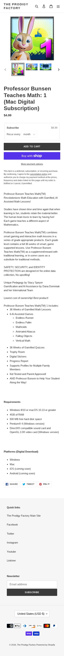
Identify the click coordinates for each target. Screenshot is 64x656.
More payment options (32, 164)
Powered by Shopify (45, 645)
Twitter (10, 533)
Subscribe (13, 127)
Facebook (12, 524)
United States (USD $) (30, 613)
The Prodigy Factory (16, 6)
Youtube (11, 551)
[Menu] (58, 6)
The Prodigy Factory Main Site (24, 515)
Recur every (14, 134)
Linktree (11, 560)
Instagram (12, 542)
